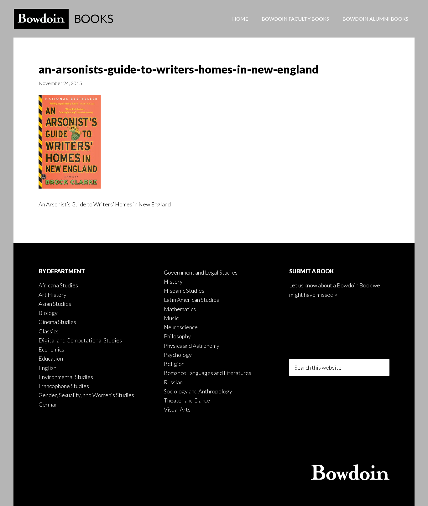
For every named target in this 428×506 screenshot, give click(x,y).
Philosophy (177, 336)
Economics (51, 349)
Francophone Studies (64, 385)
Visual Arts (177, 409)
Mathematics (180, 309)
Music (171, 318)
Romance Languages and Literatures (207, 372)
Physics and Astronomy (191, 345)
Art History (52, 294)
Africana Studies (58, 285)
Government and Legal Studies (200, 272)
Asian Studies (55, 303)
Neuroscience (181, 327)
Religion (174, 363)
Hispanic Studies (184, 290)
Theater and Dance (187, 400)
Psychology (178, 354)
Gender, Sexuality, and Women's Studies (86, 395)
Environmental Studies (66, 376)
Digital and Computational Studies (80, 340)
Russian (173, 382)
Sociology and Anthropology (198, 391)
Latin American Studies (191, 299)
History (173, 281)
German (48, 404)
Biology (48, 312)
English (47, 367)
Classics (49, 331)
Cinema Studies (57, 321)
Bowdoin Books (63, 19)
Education (51, 358)
